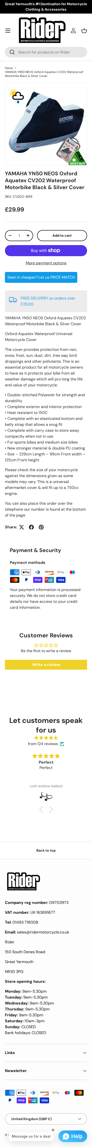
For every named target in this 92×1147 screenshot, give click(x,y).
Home (9, 68)
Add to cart (62, 235)
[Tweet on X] (21, 527)
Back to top (46, 850)
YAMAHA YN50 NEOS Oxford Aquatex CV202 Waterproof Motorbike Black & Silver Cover (44, 74)
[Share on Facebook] (31, 527)
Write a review (46, 664)
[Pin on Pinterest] (41, 527)
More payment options (46, 263)
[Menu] (7, 30)
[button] (84, 30)
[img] (46, 738)
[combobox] (46, 52)
